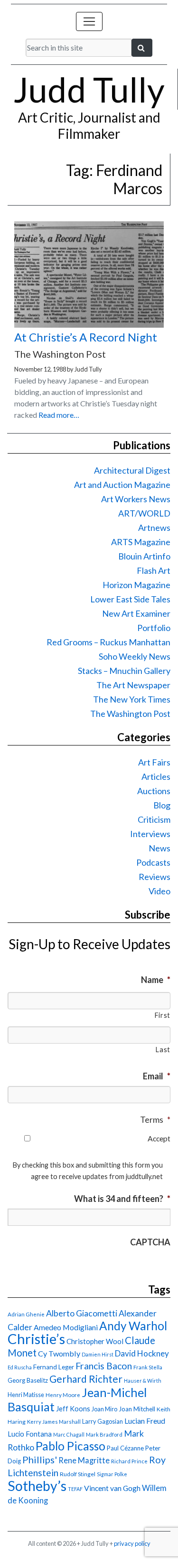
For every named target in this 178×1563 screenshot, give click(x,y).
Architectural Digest (132, 470)
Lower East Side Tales (130, 599)
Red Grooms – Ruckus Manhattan (108, 642)
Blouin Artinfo (144, 556)
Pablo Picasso (70, 1446)
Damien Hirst (97, 1354)
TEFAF (75, 1489)
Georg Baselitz (28, 1380)
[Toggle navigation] (89, 21)
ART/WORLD (144, 513)
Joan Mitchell (137, 1409)
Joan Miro (104, 1409)
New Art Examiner (136, 613)
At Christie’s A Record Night (85, 337)
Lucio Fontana (30, 1433)
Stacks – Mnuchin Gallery (124, 670)
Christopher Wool (94, 1341)
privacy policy (132, 1543)
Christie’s (36, 1338)
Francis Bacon (103, 1365)
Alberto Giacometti (81, 1313)
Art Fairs (154, 762)
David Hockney (142, 1353)
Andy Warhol (133, 1326)
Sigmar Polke (112, 1474)
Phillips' (39, 1459)
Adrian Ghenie (26, 1314)
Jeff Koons (73, 1409)
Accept (159, 1138)
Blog (161, 805)
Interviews (150, 833)
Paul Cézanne (125, 1448)
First (162, 1015)
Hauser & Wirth (142, 1380)
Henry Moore (63, 1395)
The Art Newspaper (133, 685)
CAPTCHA (150, 1242)
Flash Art (153, 570)
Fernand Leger (53, 1367)
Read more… (58, 414)
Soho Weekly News (134, 656)
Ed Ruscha (20, 1367)
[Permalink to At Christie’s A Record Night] (89, 324)
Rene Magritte (84, 1460)
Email (156, 1076)
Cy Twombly (59, 1353)
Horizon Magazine (136, 585)
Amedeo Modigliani (66, 1327)
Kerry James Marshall (54, 1421)
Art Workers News (135, 499)
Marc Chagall (68, 1434)
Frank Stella (147, 1367)
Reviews (154, 876)
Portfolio (153, 627)
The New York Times (131, 699)
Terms (155, 1119)
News (159, 848)
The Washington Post (130, 713)
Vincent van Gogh (112, 1487)
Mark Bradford (104, 1434)
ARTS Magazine (140, 542)
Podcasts (153, 862)
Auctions (153, 791)
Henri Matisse (26, 1394)
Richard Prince (129, 1461)
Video (159, 891)
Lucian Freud (144, 1420)
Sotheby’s (37, 1486)
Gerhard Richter (85, 1379)
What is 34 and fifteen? (122, 1198)
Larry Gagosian (102, 1421)
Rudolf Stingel (77, 1474)
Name (155, 979)
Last (162, 1049)
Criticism (154, 819)
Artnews (154, 527)
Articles (155, 776)
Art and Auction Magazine (122, 484)
